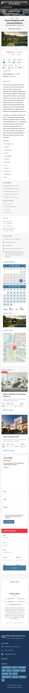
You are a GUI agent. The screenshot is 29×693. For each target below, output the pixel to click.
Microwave (7, 171)
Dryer (6, 153)
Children (18, 564)
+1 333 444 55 (10, 598)
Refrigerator (8, 174)
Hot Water (7, 162)
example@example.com (10, 654)
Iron (6, 165)
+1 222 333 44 (21, 598)
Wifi (5, 177)
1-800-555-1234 (7, 7)
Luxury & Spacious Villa (11, 437)
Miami (17, 18)
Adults (4, 564)
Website (5, 507)
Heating (7, 159)
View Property (14, 387)
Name (5, 491)
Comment (6, 467)
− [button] (5, 337)
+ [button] (5, 335)
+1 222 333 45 (21, 601)
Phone (4, 550)
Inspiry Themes (18, 687)
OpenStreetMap (18, 361)
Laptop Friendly (6, 677)
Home (12, 18)
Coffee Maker (8, 150)
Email (5, 499)
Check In (5, 557)
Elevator (9, 670)
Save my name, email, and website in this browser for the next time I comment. (14, 517)
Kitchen (7, 168)
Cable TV (7, 147)
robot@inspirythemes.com (15, 604)
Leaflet (12, 361)
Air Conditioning (9, 144)
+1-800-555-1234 (8, 650)
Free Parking (8, 156)
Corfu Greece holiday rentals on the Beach (14, 3)
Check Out (18, 557)
